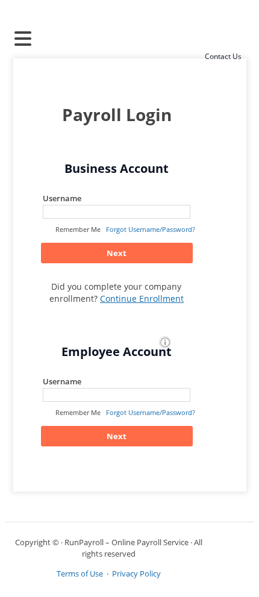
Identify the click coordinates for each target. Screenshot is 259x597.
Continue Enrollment (142, 298)
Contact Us (223, 56)
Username (62, 198)
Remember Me (78, 229)
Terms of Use (80, 573)
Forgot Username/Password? (150, 229)
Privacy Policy (136, 573)
